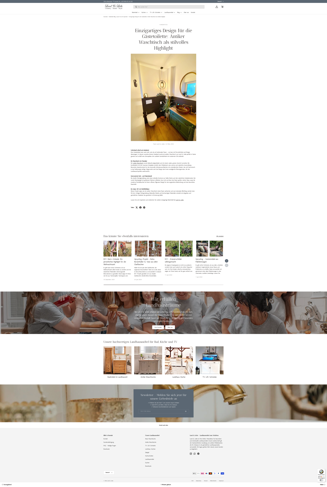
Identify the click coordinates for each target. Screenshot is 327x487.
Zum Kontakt (158, 327)
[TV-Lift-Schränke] (210, 360)
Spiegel (147, 452)
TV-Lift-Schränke (155, 12)
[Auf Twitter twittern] (137, 207)
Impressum (221, 480)
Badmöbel (134, 12)
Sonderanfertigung (108, 442)
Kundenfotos (164, 24)
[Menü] (324, 470)
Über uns (186, 12)
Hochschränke (149, 456)
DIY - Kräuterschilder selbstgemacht (173, 260)
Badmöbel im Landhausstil (117, 377)
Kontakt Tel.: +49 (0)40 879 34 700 (123, 1)
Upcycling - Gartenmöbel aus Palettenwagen (207, 260)
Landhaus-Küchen (150, 449)
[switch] (321, 480)
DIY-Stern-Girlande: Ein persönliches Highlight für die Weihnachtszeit (114, 262)
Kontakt (193, 12)
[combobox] (169, 7)
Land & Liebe (110, 480)
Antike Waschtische (148, 377)
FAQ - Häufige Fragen (109, 445)
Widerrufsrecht (213, 480)
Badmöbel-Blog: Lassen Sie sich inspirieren (118, 16)
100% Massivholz (107, 1)
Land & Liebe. (180, 200)
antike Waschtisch (138, 163)
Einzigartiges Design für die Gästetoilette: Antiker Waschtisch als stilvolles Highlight (147, 16)
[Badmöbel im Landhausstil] (117, 360)
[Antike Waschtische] (148, 360)
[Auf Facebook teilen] (140, 207)
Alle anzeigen (220, 236)
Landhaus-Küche (178, 377)
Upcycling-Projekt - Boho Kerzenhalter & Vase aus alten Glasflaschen (146, 262)
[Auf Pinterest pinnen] (144, 207)
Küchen (144, 12)
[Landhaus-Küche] (179, 360)
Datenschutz (198, 480)
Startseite (105, 16)
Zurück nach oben (163, 425)
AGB (192, 480)
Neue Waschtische (150, 439)
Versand (205, 480)
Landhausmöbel (168, 12)
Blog (178, 12)
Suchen (147, 462)
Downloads (106, 449)
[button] (222, 7)
